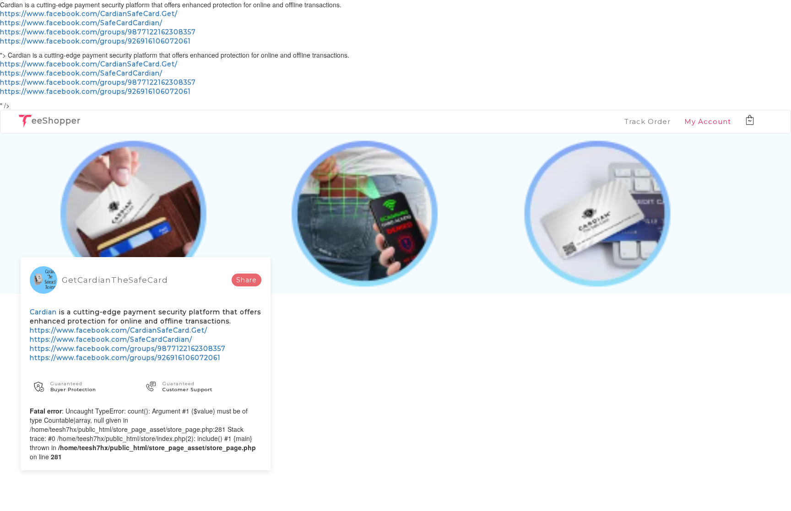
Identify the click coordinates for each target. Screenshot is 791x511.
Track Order (647, 121)
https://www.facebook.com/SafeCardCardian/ (81, 23)
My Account (707, 121)
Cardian (43, 312)
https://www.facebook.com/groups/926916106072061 (95, 41)
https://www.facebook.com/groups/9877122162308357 (98, 32)
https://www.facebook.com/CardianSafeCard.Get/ (89, 14)
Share (246, 280)
